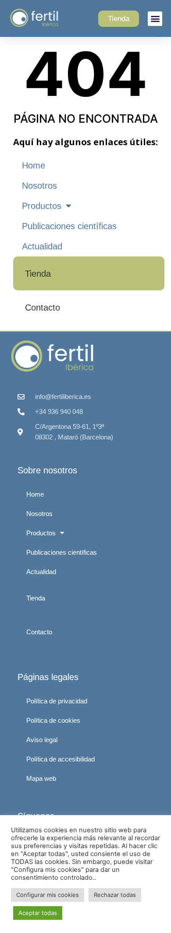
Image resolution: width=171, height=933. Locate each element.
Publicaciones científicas (69, 226)
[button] (155, 18)
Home (33, 165)
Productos (41, 206)
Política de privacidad (56, 701)
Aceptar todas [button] (37, 912)
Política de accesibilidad (60, 759)
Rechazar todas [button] (115, 894)
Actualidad (42, 246)
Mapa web (41, 778)
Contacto (42, 307)
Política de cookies (53, 720)
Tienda (38, 273)
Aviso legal (41, 739)
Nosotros (39, 185)
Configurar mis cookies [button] (47, 894)
